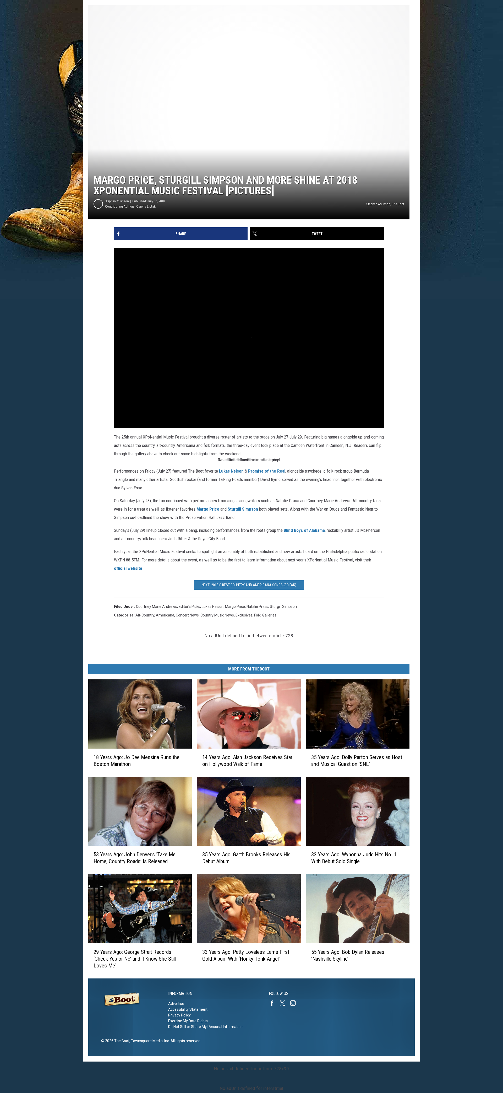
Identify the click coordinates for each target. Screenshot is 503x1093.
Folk (257, 615)
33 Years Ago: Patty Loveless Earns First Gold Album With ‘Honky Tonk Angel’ (245, 955)
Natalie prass (257, 606)
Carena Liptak (146, 206)
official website (128, 568)
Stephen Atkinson (117, 201)
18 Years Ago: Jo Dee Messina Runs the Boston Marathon (136, 760)
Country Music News (217, 615)
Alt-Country (144, 615)
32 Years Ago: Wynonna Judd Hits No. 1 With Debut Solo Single (353, 857)
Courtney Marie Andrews (156, 606)
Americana (165, 615)
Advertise (176, 1004)
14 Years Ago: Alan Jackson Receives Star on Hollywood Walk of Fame (247, 760)
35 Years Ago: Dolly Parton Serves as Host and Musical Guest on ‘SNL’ (356, 760)
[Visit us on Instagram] (295, 1003)
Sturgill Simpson (243, 509)
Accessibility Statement (187, 1009)
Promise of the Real (266, 471)
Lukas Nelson (231, 471)
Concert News (187, 615)
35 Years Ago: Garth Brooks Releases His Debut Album (246, 857)
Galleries (269, 615)
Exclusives (244, 615)
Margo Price (207, 509)
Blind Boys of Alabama (304, 530)
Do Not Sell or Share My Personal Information (205, 1027)
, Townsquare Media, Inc (149, 1041)
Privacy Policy (179, 1015)
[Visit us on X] (284, 1003)
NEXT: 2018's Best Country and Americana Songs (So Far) (249, 585)
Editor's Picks (189, 606)
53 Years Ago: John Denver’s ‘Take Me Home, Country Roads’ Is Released (135, 857)
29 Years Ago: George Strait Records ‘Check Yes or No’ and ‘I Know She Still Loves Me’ (135, 959)
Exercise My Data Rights (188, 1021)
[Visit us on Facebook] (274, 1003)
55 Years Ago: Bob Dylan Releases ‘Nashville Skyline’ (347, 955)
